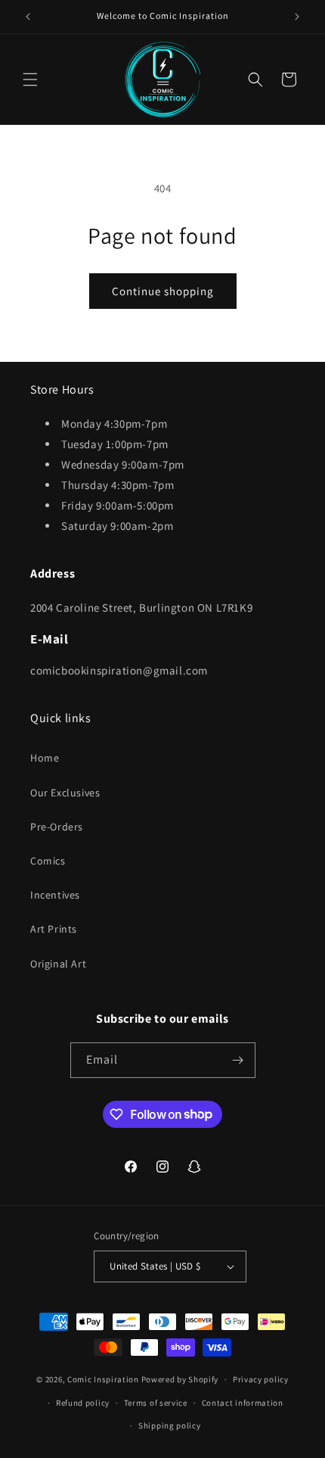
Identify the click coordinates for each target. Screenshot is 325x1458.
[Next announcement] (297, 16)
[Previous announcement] (28, 16)
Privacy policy (261, 1379)
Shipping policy (169, 1425)
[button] (30, 79)
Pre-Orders (56, 826)
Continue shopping (163, 291)
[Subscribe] (238, 1060)
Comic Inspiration (103, 1379)
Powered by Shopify (180, 1379)
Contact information (242, 1402)
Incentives (55, 895)
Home (44, 758)
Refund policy (83, 1402)
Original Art (58, 963)
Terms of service (155, 1402)
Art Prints (53, 929)
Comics (48, 861)
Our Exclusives (65, 792)
